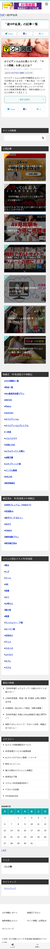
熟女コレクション (13, 764)
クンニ (8, 578)
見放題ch (9, 511)
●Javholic (8, 413)
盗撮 (7, 590)
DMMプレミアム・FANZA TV (18, 505)
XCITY (8, 524)
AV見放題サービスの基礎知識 (18, 751)
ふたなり (9, 654)
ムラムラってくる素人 (15, 451)
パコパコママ (11, 438)
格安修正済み (11, 543)
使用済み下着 (11, 777)
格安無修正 (10, 483)
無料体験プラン (12, 537)
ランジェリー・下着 (14, 622)
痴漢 (7, 616)
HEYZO (8, 400)
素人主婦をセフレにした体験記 (18, 770)
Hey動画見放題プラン (14, 393)
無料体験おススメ (10, 921)
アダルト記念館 (12, 789)
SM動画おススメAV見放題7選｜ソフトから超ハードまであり (25, 320)
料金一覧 (9, 387)
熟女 (7, 565)
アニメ (8, 642)
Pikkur (8, 406)
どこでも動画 (11, 470)
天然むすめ (10, 445)
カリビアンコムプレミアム (17, 425)
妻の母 (8, 610)
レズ (7, 571)
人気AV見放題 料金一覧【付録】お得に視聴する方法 (25, 228)
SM (6, 584)
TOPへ (37, 947)
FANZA (8, 530)
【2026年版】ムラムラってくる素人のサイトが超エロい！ (25, 198)
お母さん (9, 603)
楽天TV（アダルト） (14, 518)
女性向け (9, 635)
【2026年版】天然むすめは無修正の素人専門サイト (25, 168)
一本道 (8, 432)
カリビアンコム (12, 419)
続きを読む (25, 99)
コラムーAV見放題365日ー (16, 783)
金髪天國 (9, 457)
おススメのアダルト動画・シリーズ (18, 73)
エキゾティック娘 (13, 464)
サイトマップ (10, 888)
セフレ (8, 661)
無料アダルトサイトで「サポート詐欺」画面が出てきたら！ (25, 259)
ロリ (7, 597)
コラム (8, 667)
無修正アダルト (34, 913)
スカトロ (9, 648)
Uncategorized (11, 796)
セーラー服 (10, 629)
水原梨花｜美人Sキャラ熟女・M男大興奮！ (24, 708)
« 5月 (3, 850)
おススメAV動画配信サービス (18, 745)
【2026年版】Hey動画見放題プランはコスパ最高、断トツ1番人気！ (25, 350)
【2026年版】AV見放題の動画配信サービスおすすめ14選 (26, 289)
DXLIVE (8, 477)
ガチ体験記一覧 (12, 381)
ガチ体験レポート (10, 913)
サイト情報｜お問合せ (37, 921)
